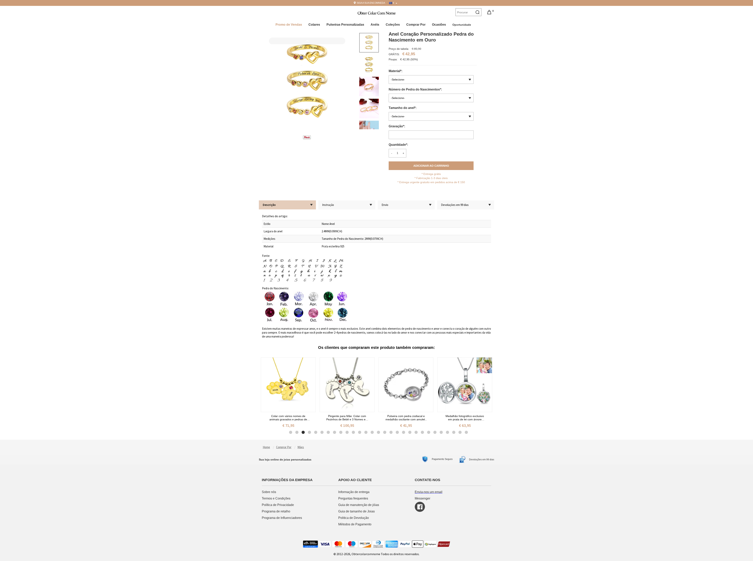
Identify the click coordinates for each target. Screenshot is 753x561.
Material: (396, 71)
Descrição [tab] (269, 205)
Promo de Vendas (289, 24)
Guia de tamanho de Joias (357, 511)
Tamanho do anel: (403, 107)
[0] (489, 12)
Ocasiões (439, 24)
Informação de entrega (353, 492)
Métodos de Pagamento (354, 524)
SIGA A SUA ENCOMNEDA (371, 3)
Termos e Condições (276, 498)
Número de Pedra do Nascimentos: (416, 89)
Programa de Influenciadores (282, 517)
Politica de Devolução (353, 517)
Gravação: (397, 126)
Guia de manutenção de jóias (358, 505)
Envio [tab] (385, 205)
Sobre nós (269, 492)
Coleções (393, 24)
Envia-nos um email (428, 492)
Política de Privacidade (278, 505)
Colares (314, 24)
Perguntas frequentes (353, 498)
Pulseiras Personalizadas (345, 24)
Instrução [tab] (328, 205)
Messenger (422, 498)
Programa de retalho (276, 511)
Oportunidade (462, 24)
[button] (307, 108)
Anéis (375, 24)
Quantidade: (398, 144)
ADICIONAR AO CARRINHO (431, 165)
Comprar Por (416, 24)
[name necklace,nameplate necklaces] (377, 12)
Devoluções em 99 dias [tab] (455, 205)
